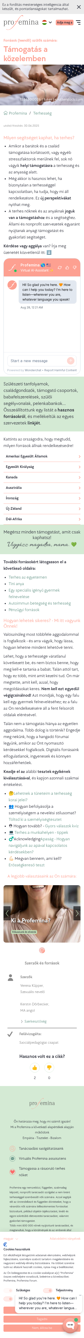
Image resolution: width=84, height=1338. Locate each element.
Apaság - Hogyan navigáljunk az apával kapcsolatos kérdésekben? (39, 845)
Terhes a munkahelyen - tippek (41, 832)
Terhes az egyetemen (28, 577)
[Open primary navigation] (78, 22)
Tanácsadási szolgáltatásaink (41, 1148)
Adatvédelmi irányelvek (65, 1239)
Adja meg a (64, 22)
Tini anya (16, 583)
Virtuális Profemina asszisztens (42, 1158)
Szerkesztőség (35, 1022)
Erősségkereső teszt (27, 865)
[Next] (77, 913)
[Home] (21, 22)
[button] (11, 1239)
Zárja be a (80, 7)
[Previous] (7, 913)
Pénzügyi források (24, 609)
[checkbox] (8, 1290)
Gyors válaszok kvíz (62, 826)
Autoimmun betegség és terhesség (40, 603)
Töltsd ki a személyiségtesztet (35, 819)
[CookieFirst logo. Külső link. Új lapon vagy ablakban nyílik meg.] (5, 1244)
